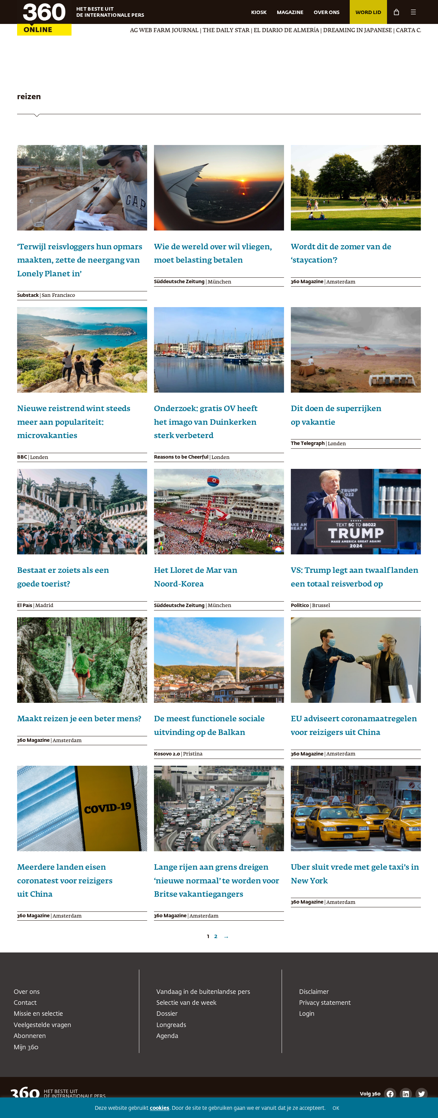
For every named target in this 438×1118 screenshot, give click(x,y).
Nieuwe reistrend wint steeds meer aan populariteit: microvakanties (73, 422)
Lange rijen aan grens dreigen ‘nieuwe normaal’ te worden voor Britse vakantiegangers (216, 881)
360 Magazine (307, 281)
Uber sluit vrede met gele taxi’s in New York (355, 874)
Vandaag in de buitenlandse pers (203, 992)
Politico (300, 605)
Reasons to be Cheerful (181, 457)
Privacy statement (325, 1003)
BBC (22, 457)
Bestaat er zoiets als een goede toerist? (63, 577)
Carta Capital (373, 31)
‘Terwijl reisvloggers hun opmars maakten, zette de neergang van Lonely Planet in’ (79, 261)
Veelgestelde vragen (42, 1025)
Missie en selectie (38, 1014)
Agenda (167, 1036)
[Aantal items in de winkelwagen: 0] (396, 12)
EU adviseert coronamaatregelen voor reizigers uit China (354, 726)
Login (306, 1014)
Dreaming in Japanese (313, 31)
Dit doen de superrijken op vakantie (336, 415)
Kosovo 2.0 (167, 754)
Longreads (171, 1025)
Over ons (27, 992)
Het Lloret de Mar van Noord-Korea (195, 577)
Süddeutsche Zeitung (179, 281)
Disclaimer (314, 992)
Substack (28, 295)
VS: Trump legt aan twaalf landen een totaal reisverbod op (354, 577)
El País (24, 605)
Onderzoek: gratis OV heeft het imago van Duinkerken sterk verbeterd (205, 422)
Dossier (167, 1014)
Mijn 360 (26, 1047)
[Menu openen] (413, 12)
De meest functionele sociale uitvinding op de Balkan (209, 726)
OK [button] (336, 1108)
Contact (25, 1003)
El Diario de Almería (241, 31)
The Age (412, 31)
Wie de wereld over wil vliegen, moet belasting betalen (213, 254)
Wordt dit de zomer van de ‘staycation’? (341, 254)
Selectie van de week (186, 1003)
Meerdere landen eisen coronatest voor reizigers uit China (65, 881)
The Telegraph (308, 443)
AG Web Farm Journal (120, 31)
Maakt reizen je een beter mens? (79, 719)
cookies (159, 1108)
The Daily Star (181, 31)
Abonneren (30, 1036)
